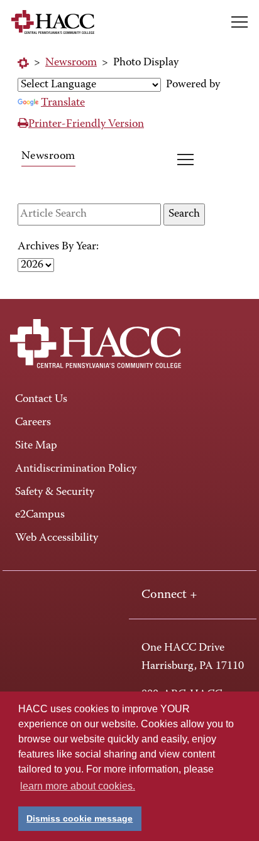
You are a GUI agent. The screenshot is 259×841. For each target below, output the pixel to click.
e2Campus (40, 515)
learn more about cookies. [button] (77, 786)
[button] (239, 22)
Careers (33, 422)
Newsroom (71, 62)
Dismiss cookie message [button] (79, 818)
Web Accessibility (56, 538)
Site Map (36, 446)
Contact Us (41, 399)
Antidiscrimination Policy (75, 469)
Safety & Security (54, 492)
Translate (63, 103)
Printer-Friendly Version (86, 124)
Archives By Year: (58, 246)
